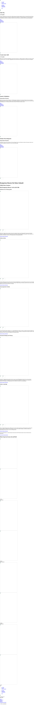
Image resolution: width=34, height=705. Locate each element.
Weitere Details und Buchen (4, 236)
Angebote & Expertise (3, 702)
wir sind (3, 687)
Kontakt (3, 5)
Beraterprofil (2, 21)
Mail (0, 19)
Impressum (3, 691)
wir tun (3, 2)
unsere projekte (4, 3)
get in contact (2, 63)
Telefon (1, 700)
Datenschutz (3, 6)
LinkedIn (1, 20)
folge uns (1, 701)
